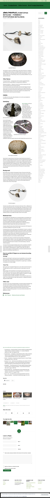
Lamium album (40, 83)
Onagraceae (40, 100)
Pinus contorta (40, 106)
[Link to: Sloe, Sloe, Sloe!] (19, 422)
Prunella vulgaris (41, 113)
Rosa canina (40, 126)
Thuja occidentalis (41, 161)
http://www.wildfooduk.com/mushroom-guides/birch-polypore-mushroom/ (16, 347)
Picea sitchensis (41, 105)
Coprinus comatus (41, 61)
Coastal (39, 57)
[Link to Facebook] (44, 1)
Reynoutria (40, 119)
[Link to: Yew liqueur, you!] (23, 423)
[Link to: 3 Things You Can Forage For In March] (26, 422)
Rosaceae (40, 127)
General (39, 71)
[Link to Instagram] (42, 1)
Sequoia (39, 134)
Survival (39, 153)
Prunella (39, 112)
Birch (6, 405)
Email (19, 445)
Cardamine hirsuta (41, 48)
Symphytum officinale (42, 154)
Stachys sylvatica (41, 147)
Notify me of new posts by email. (10, 468)
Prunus (39, 114)
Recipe (39, 118)
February (39, 65)
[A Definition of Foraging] (27, 394)
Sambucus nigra (41, 131)
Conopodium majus (41, 60)
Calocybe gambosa (41, 47)
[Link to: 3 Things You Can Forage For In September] (15, 422)
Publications (40, 481)
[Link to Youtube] (46, 1)
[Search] (16, 12)
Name (19, 441)
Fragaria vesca (40, 69)
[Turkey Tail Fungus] (17, 394)
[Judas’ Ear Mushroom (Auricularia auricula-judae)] (49, 249)
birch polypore (11, 405)
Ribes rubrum (40, 123)
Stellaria (39, 148)
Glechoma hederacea (42, 75)
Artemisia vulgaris (41, 35)
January (39, 79)
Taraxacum (40, 158)
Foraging (4, 18)
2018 (39, 21)
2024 (39, 22)
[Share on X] (12, 413)
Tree (39, 166)
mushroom (25, 405)
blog (15, 405)
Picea (39, 101)
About (4, 484)
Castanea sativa (41, 49)
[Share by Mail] (29, 413)
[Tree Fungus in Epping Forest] (7, 394)
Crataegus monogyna (42, 64)
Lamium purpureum (41, 84)
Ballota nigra (40, 43)
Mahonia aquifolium (41, 92)
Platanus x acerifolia (41, 110)
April (39, 34)
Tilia (39, 163)
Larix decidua (40, 87)
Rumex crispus (40, 130)
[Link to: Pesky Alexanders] (12, 422)
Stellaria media (40, 149)
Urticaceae (40, 178)
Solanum (39, 141)
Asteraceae (40, 36)
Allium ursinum (40, 30)
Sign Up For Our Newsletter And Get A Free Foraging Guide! (20, 0)
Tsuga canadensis (41, 169)
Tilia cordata (40, 165)
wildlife (39, 180)
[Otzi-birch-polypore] (17, 36)
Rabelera (39, 117)
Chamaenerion (40, 51)
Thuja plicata (40, 162)
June (39, 80)
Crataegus (40, 62)
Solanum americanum (42, 143)
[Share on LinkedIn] (23, 413)
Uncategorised (40, 175)
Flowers (39, 66)
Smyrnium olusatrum (41, 140)
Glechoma (40, 74)
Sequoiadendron (41, 136)
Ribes (39, 122)
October (39, 99)
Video (39, 179)
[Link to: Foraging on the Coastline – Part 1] (4, 422)
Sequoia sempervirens (42, 135)
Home (4, 481)
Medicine (10, 18)
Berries (39, 44)
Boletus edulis (40, 45)
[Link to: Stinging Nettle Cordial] (30, 422)
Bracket (17, 405)
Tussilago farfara (41, 171)
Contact (4, 483)
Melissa (39, 96)
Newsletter (40, 483)
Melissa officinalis (41, 97)
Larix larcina (40, 88)
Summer (39, 152)
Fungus (8, 18)
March (39, 93)
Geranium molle (41, 73)
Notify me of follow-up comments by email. (12, 466)
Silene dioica (40, 139)
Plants (39, 109)
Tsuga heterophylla (41, 170)
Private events (28, 484)
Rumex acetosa (41, 128)
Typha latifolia (40, 174)
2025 (39, 23)
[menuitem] (5, 5)
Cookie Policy (24, 496)
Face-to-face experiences (30, 482)
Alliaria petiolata (41, 27)
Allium (39, 29)
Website (19, 449)
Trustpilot (39, 488)
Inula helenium (40, 78)
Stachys (39, 145)
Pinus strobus (40, 108)
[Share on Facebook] (6, 413)
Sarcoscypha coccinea (42, 132)
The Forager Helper (18, 481)
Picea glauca (40, 104)
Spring (39, 144)
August (39, 38)
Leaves (39, 91)
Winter (39, 182)
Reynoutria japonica (41, 121)
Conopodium (40, 58)
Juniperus (40, 82)
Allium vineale (40, 31)
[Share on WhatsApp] (17, 413)
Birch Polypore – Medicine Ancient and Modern (15, 295)
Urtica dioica (40, 176)
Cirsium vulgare (41, 56)
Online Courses (29, 485)
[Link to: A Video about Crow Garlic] (8, 423)
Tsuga (39, 167)
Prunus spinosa (41, 115)
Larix (39, 86)
